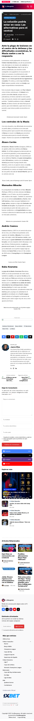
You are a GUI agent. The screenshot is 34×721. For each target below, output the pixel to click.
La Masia (12, 328)
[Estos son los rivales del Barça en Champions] (17, 485)
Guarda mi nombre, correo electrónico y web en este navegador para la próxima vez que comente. (17, 438)
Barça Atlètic (18, 326)
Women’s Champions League (12, 667)
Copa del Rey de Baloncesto (12, 672)
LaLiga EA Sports (9, 654)
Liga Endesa (7, 677)
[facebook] (3, 609)
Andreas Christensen (8, 326)
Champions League (10, 649)
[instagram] (10, 609)
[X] (7, 609)
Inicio (6, 14)
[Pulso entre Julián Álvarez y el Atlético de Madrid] (5, 513)
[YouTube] (14, 609)
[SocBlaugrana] (8, 6)
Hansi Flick (5, 328)
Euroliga (6, 675)
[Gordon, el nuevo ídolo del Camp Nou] (5, 504)
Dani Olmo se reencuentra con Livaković (8, 556)
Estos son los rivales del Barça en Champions (15, 493)
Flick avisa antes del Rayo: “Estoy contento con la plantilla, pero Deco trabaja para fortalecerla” (24, 581)
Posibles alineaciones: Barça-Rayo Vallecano (23, 556)
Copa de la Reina (9, 664)
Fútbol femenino (8, 660)
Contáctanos (8, 685)
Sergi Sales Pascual (10, 496)
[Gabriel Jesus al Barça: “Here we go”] (5, 522)
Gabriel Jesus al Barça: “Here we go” (20, 522)
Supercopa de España (10, 657)
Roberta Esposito (25, 589)
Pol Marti (6, 585)
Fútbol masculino (14, 14)
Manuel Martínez (8, 560)
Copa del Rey (8, 652)
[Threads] (18, 609)
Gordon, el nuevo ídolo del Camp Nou (20, 504)
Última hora (6, 639)
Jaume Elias (10, 34)
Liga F (6, 662)
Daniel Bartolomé (25, 562)
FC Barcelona (27, 326)
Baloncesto (6, 670)
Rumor (6, 643)
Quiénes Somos (8, 682)
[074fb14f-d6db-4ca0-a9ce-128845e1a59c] (17, 320)
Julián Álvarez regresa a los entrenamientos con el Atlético (8, 579)
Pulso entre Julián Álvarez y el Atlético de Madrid (19, 513)
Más (4, 680)
